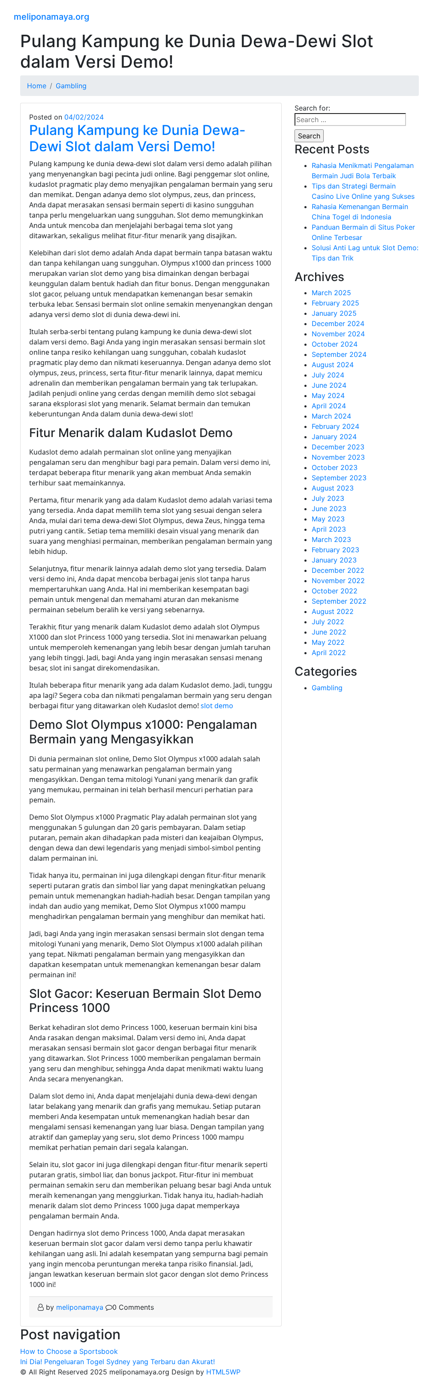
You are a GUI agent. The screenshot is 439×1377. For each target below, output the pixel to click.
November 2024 (338, 333)
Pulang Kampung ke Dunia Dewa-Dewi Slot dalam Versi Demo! (137, 138)
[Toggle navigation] (419, 15)
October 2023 (335, 467)
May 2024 (328, 395)
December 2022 (338, 570)
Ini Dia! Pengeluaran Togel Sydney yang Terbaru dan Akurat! (117, 1361)
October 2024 (335, 344)
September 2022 (339, 601)
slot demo (217, 705)
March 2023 (331, 539)
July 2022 (328, 621)
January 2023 (334, 560)
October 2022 (335, 591)
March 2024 (331, 416)
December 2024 (338, 323)
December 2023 (338, 447)
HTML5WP (223, 1372)
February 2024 (335, 426)
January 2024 (334, 436)
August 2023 (333, 488)
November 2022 (338, 580)
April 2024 (329, 405)
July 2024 (328, 375)
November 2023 (338, 457)
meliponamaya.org (51, 17)
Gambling (327, 687)
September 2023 (339, 477)
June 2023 (329, 508)
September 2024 (339, 354)
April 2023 (329, 529)
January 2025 (334, 313)
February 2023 (335, 549)
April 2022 (329, 652)
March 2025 (331, 292)
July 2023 (328, 498)
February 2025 (335, 303)
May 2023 (328, 519)
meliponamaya (79, 1307)
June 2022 (329, 632)
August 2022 (333, 611)
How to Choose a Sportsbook (69, 1351)
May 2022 (328, 642)
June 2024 (329, 385)
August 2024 (333, 364)
